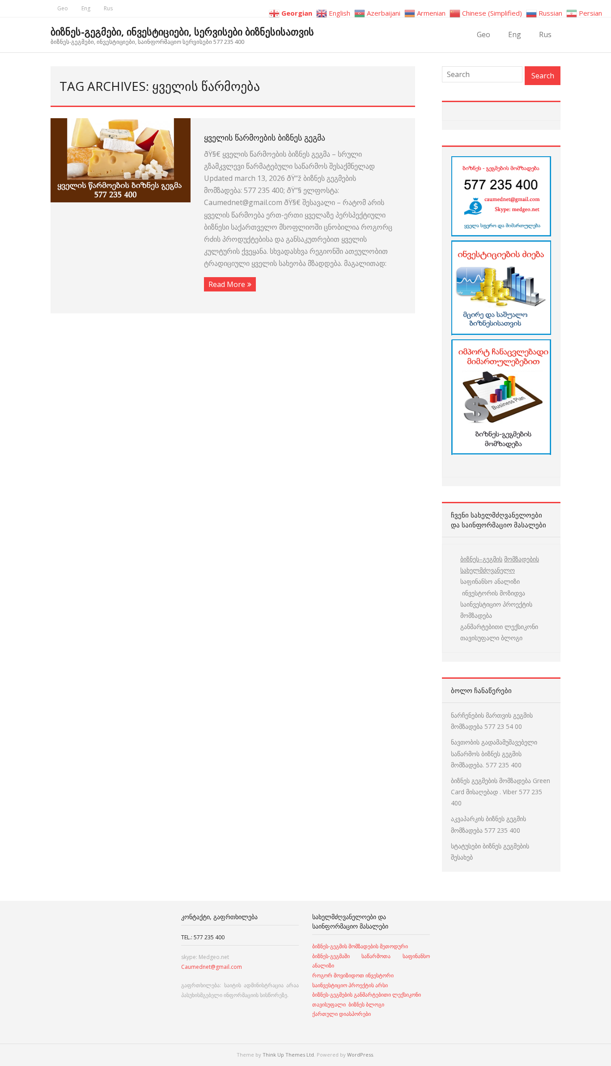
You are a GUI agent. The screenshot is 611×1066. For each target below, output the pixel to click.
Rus (108, 8)
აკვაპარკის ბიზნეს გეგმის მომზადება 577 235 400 (488, 824)
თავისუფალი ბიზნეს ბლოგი (348, 1004)
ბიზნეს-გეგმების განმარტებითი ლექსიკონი (366, 994)
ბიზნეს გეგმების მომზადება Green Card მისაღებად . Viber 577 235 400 (500, 791)
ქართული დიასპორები (341, 1014)
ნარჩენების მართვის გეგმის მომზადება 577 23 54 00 (492, 721)
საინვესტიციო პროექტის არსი (350, 985)
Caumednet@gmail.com (211, 967)
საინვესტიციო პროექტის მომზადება (496, 610)
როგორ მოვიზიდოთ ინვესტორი (353, 975)
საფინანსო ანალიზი (490, 581)
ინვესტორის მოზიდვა (492, 593)
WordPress (360, 1054)
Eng (85, 8)
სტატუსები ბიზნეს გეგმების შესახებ (490, 851)
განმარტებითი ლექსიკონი (499, 626)
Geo (62, 8)
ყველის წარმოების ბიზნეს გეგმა (264, 137)
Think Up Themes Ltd (288, 1054)
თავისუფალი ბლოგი (491, 638)
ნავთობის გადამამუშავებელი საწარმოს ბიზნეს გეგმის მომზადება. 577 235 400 (494, 753)
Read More (226, 284)
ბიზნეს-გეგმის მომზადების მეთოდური (360, 946)
